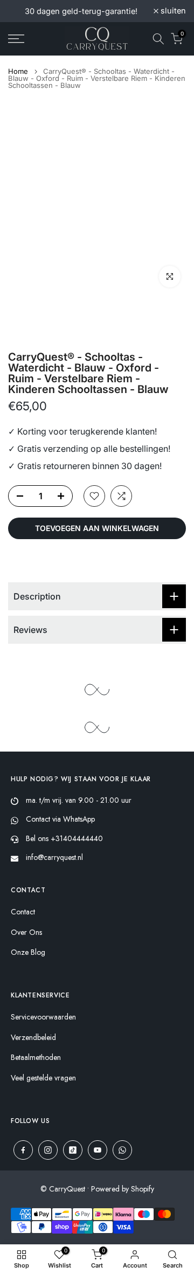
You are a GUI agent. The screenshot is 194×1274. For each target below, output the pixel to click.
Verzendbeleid (33, 1037)
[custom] (23, 1150)
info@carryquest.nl (54, 857)
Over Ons (26, 932)
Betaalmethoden (36, 1057)
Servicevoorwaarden (43, 1017)
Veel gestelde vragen (43, 1078)
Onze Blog (28, 952)
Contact (23, 912)
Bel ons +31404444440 (64, 838)
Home (18, 71)
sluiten (172, 11)
